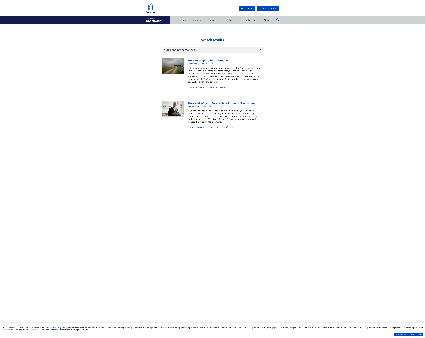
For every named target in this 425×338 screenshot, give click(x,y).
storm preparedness (218, 87)
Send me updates (268, 8)
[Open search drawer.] (277, 20)
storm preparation (198, 87)
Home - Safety (193, 64)
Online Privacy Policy (54, 328)
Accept (412, 335)
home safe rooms (197, 127)
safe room (229, 127)
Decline (419, 335)
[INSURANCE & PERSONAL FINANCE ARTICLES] (154, 20)
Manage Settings (401, 335)
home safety (214, 127)
